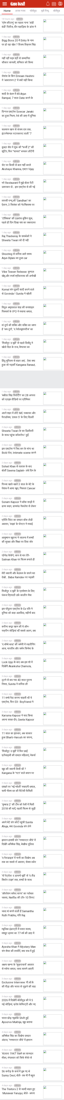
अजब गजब (20, 10)
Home (7, 10)
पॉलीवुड (33, 10)
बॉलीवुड (56, 10)
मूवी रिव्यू (45, 10)
